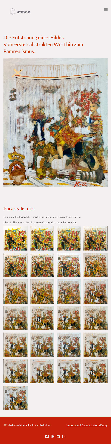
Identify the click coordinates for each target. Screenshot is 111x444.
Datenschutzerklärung (95, 425)
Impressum (72, 425)
